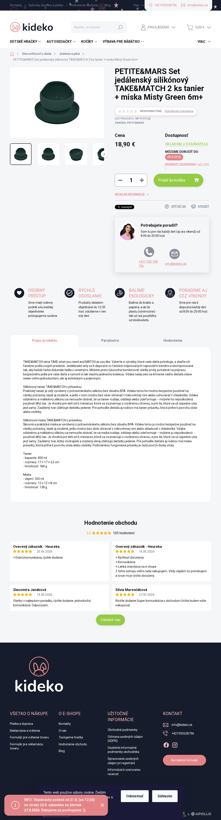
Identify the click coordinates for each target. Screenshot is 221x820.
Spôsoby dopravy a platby (45, 5)
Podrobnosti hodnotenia (179, 111)
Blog (108, 5)
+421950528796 (183, 733)
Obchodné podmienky (122, 730)
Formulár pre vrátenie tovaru (29, 737)
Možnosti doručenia (187, 166)
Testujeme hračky (71, 737)
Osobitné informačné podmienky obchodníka (123, 750)
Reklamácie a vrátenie (25, 730)
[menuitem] (26, 41)
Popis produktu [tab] (44, 340)
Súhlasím (165, 796)
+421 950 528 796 (148, 264)
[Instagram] (175, 744)
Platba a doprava (21, 723)
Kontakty (16, 5)
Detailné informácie (130, 194)
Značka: (129, 122)
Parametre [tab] (110, 340)
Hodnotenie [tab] (172, 340)
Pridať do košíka (171, 180)
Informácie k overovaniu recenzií (124, 772)
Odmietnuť (134, 796)
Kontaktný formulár (184, 760)
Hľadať (120, 27)
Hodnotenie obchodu (84, 5)
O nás (62, 730)
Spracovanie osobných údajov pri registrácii (123, 761)
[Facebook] (166, 744)
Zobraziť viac (110, 620)
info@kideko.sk (175, 264)
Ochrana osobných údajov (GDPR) (125, 739)
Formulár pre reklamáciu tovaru (26, 746)
